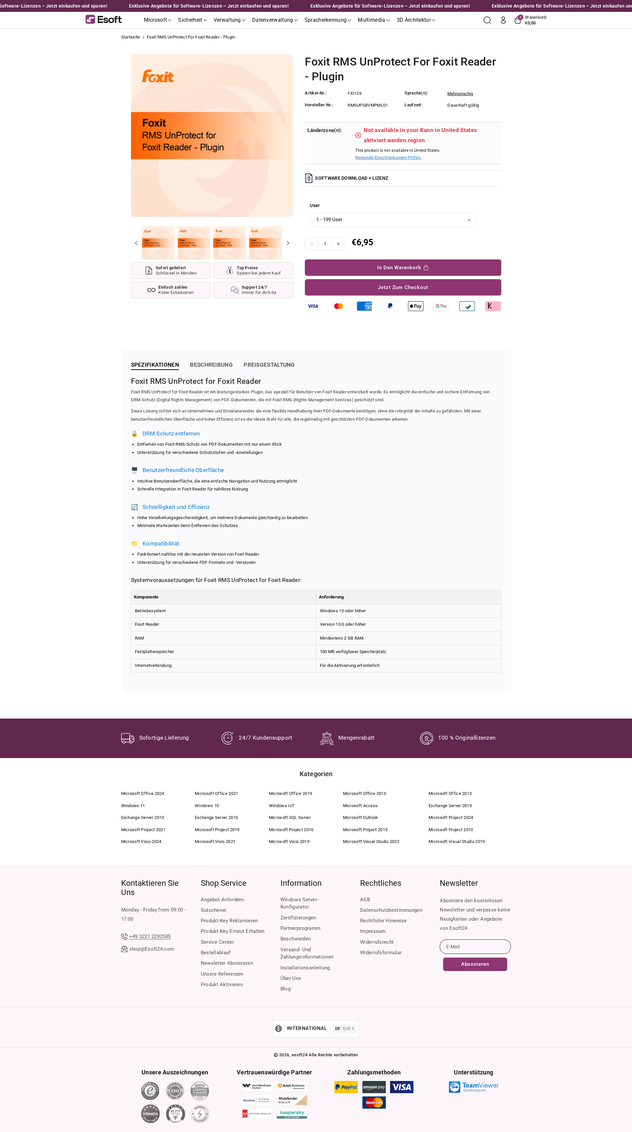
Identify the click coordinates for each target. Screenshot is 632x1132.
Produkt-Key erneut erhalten (233, 931)
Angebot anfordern (222, 900)
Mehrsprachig (460, 93)
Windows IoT (282, 805)
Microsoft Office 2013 (450, 793)
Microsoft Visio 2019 (289, 841)
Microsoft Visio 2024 (141, 841)
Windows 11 (133, 805)
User (315, 205)
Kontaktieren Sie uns (150, 888)
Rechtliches (380, 883)
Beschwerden (295, 939)
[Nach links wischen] (136, 243)
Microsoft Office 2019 (290, 793)
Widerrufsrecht (377, 942)
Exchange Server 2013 (142, 817)
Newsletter (459, 883)
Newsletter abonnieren (227, 963)
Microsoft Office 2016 (364, 793)
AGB (365, 900)
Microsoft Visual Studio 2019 (457, 841)
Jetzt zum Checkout (403, 287)
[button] (158, 20)
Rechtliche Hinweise (383, 921)
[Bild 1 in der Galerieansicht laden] (158, 242)
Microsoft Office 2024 (142, 793)
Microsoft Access (360, 805)
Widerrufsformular (381, 953)
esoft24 (300, 1054)
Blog (285, 989)
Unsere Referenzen (222, 974)
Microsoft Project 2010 (451, 829)
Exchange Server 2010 (216, 817)
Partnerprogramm (300, 928)
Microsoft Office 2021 (216, 793)
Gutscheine (213, 910)
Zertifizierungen (298, 918)
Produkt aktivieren (222, 984)
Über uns (290, 978)
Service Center (217, 942)
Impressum (373, 931)
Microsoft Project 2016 (291, 829)
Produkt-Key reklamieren (229, 921)
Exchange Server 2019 (450, 805)
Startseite (130, 37)
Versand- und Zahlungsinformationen (306, 953)
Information (301, 883)
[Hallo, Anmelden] (503, 20)
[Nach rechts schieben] (287, 243)
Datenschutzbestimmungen (391, 910)
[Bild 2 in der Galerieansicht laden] (194, 242)
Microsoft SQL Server (290, 817)
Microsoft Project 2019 (217, 829)
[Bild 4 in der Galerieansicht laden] (265, 242)
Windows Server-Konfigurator (299, 903)
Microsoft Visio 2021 (215, 841)
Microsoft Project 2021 (143, 829)
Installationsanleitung (305, 968)
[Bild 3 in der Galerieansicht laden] (229, 242)
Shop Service (224, 883)
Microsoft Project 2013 (365, 829)
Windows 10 (207, 805)
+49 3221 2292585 (150, 936)
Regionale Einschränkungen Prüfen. (388, 157)
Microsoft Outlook (360, 817)
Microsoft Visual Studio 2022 (371, 841)
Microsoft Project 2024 (451, 817)
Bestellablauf (216, 953)
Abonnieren (475, 964)
